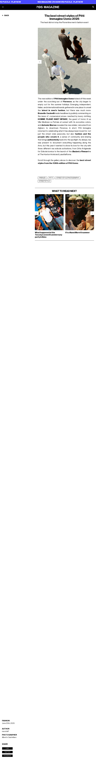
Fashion (6, 721)
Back (6, 15)
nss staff (5, 731)
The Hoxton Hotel (47, 154)
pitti (51, 178)
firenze (42, 178)
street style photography (67, 178)
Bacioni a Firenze (80, 151)
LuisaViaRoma (65, 154)
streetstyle (44, 181)
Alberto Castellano (9, 737)
